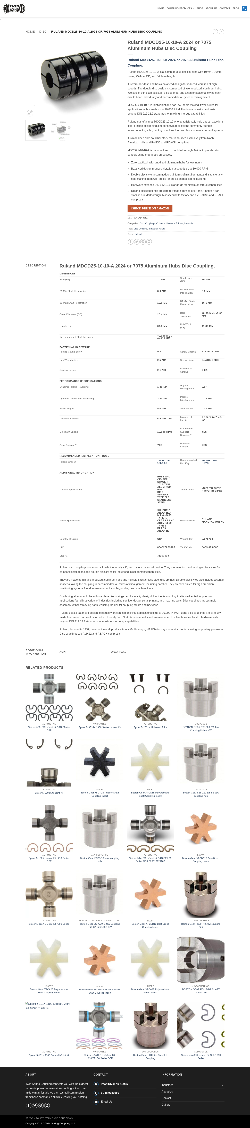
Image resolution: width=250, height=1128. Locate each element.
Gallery (166, 1104)
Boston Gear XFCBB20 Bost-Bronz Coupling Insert (201, 860)
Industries (167, 1085)
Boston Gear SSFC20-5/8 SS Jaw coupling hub (201, 794)
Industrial (188, 223)
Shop (200, 8)
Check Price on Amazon (150, 208)
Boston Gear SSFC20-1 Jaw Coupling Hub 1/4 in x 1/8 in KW (99, 925)
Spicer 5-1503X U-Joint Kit (49, 792)
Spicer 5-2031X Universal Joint (150, 727)
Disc (43, 31)
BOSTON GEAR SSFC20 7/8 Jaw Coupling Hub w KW (201, 729)
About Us (211, 8)
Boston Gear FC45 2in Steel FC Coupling (150, 1057)
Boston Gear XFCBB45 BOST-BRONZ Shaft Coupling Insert (99, 991)
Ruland (138, 234)
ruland (162, 228)
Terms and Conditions (59, 1118)
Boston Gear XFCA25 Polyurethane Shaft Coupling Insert (49, 991)
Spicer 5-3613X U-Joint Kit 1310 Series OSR (49, 729)
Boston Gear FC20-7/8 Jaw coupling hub (200, 925)
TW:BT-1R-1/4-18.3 (164, 461)
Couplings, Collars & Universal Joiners (164, 223)
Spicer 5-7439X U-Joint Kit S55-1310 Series (201, 1057)
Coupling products (179, 8)
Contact (225, 8)
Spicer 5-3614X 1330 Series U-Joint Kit (100, 727)
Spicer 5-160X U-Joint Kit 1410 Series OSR (49, 860)
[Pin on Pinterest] (143, 242)
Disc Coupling (140, 228)
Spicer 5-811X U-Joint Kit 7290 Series (49, 923)
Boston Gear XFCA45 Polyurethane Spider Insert (150, 991)
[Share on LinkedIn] (149, 242)
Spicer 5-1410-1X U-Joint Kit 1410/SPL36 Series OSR (99, 1057)
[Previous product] (221, 31)
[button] (244, 8)
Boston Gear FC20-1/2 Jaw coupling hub (99, 860)
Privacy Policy (35, 1118)
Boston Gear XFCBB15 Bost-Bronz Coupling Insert (150, 925)
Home (160, 8)
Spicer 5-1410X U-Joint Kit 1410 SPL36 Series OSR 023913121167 (150, 860)
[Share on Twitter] (137, 242)
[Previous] (32, 77)
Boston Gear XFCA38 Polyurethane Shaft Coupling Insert (150, 794)
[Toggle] (222, 1085)
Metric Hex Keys (210, 461)
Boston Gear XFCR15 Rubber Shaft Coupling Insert (99, 794)
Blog (236, 8)
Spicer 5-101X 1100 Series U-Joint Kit (49, 1055)
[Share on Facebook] (131, 242)
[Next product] (215, 31)
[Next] (116, 77)
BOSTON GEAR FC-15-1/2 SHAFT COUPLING (201, 991)
